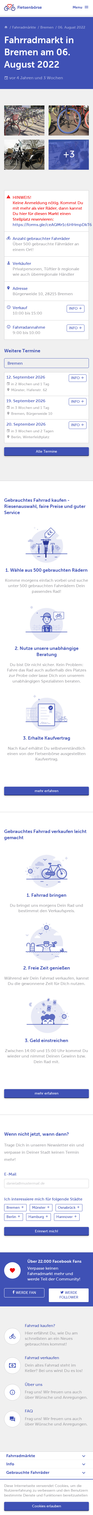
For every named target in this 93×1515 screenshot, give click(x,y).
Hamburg (36, 1217)
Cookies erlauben (46, 1506)
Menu (78, 7)
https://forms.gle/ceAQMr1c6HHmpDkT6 (52, 224)
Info (10, 1464)
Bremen (46, 27)
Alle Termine (46, 451)
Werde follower (68, 1295)
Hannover (65, 1217)
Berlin (11, 1217)
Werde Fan (25, 1293)
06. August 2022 (71, 27)
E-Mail (10, 1174)
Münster (39, 1207)
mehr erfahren (46, 791)
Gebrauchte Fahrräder (27, 1472)
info (74, 308)
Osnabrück (67, 1207)
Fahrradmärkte (24, 27)
